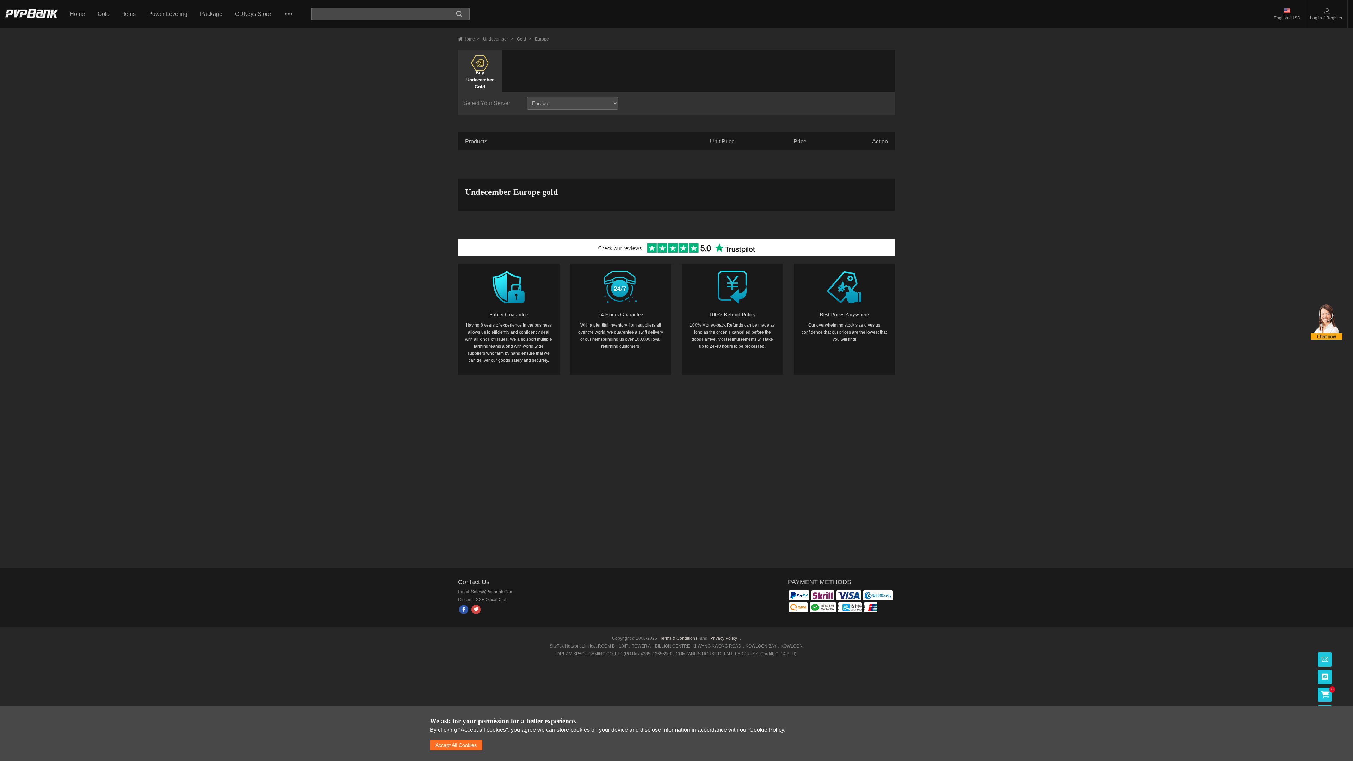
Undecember (498, 39)
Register (1334, 18)
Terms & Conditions (678, 638)
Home (77, 14)
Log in (1316, 18)
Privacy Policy (724, 638)
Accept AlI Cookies (456, 745)
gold (524, 39)
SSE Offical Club (491, 599)
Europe (542, 39)
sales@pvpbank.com (492, 591)
